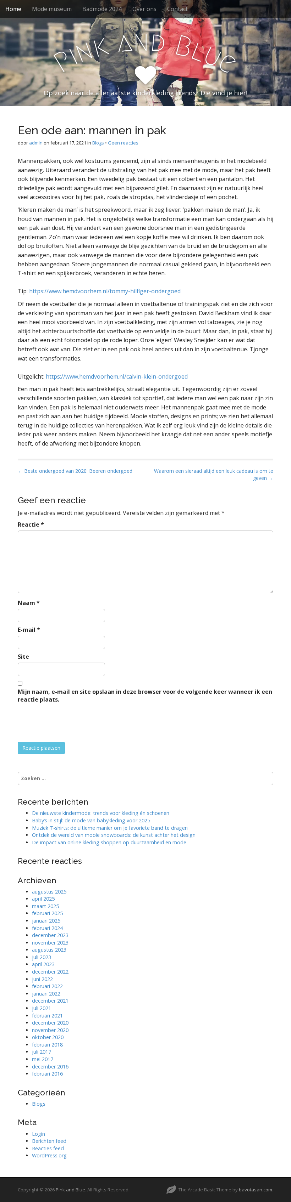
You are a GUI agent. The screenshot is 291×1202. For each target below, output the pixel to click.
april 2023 (43, 964)
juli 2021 (41, 1008)
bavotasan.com (255, 1189)
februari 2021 (47, 1015)
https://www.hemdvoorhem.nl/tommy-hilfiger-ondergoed (105, 291)
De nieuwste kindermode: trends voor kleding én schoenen (100, 813)
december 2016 (50, 1066)
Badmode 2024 (102, 9)
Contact (177, 9)
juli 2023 (41, 957)
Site (23, 656)
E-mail (29, 630)
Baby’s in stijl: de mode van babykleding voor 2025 (91, 820)
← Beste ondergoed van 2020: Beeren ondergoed (75, 470)
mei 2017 (42, 1059)
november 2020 (50, 1030)
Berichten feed (49, 1141)
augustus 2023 (49, 949)
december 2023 (50, 935)
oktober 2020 (48, 1037)
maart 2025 (45, 906)
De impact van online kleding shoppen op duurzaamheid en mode (109, 842)
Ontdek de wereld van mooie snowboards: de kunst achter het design (114, 835)
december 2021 (50, 1000)
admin (36, 143)
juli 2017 (41, 1051)
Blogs (98, 143)
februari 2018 (47, 1044)
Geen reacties (123, 143)
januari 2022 (46, 993)
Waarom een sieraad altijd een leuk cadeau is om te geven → (213, 474)
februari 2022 (47, 986)
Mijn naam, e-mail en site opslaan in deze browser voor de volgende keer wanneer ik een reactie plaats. (145, 696)
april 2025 (43, 898)
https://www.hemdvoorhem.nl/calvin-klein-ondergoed (117, 376)
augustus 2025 (49, 891)
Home (13, 9)
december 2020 (50, 1022)
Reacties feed (48, 1148)
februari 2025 (47, 913)
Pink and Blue (70, 1189)
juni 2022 (42, 979)
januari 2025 (46, 920)
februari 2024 (47, 928)
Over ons (144, 9)
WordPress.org (49, 1155)
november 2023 (50, 942)
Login (38, 1133)
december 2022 (50, 971)
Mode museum (52, 9)
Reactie (31, 524)
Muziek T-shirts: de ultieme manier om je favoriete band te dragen (110, 827)
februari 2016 (47, 1073)
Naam (29, 603)
